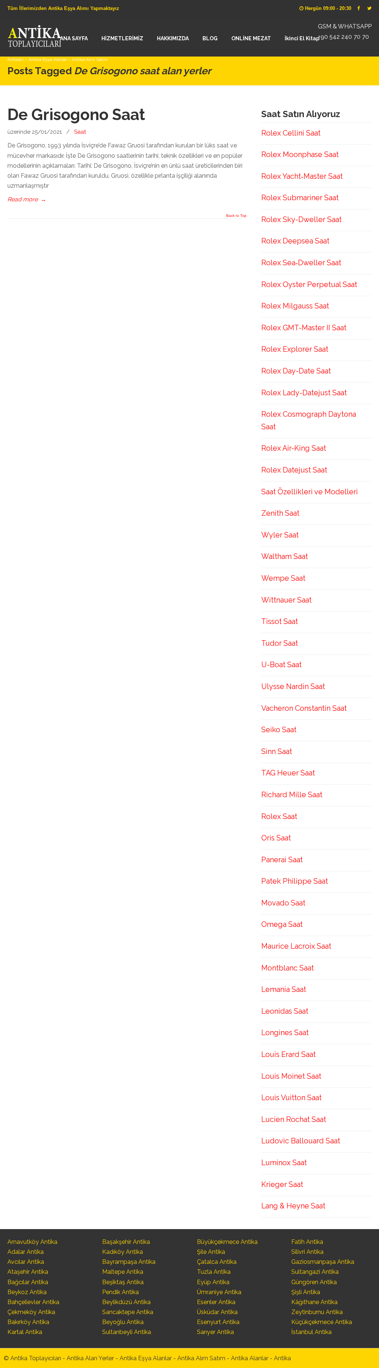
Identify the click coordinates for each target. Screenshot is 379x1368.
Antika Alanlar (249, 1358)
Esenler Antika (216, 1302)
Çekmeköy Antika (31, 1312)
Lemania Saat (283, 989)
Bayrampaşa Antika (128, 1261)
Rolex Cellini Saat (291, 133)
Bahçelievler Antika (33, 1302)
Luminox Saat (284, 1162)
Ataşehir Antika (27, 1271)
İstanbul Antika (311, 1331)
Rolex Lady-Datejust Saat (304, 392)
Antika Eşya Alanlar (146, 1358)
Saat (80, 132)
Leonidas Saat (284, 1011)
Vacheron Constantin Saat (304, 708)
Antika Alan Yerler (90, 1358)
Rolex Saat (279, 816)
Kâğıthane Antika (314, 1302)
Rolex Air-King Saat (293, 448)
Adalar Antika (25, 1251)
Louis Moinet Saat (291, 1076)
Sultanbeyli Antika (126, 1331)
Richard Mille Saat (291, 794)
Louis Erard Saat (288, 1054)
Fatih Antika (307, 1241)
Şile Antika (211, 1251)
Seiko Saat (278, 729)
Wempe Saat (283, 578)
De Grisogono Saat (76, 114)
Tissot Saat (279, 621)
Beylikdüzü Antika (126, 1302)
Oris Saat (276, 837)
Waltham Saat (284, 556)
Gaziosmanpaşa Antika (322, 1261)
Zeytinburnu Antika (317, 1312)
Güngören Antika (314, 1282)
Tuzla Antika (214, 1271)
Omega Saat (282, 924)
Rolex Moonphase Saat (300, 154)
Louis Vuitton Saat (291, 1097)
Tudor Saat (279, 643)
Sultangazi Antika (315, 1271)
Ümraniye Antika (219, 1292)
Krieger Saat (282, 1184)
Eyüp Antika (213, 1282)
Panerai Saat (282, 859)
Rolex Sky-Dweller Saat (301, 219)
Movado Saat (283, 902)
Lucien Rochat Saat (293, 1119)
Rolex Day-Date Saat (296, 370)
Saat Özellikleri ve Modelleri (309, 491)
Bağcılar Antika (27, 1282)
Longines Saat (285, 1032)
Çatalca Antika (217, 1261)
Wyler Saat (280, 535)
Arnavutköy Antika (32, 1241)
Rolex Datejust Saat (294, 469)
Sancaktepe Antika (127, 1312)
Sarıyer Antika (215, 1331)
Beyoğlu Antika (123, 1322)
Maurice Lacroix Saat (296, 946)
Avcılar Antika (25, 1261)
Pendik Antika (120, 1292)
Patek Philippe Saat (294, 881)
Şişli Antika (305, 1292)
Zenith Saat (280, 513)
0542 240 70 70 (34, 35)
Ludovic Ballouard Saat (300, 1140)
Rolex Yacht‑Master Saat (302, 176)
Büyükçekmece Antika (227, 1241)
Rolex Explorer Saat (294, 349)
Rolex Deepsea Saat (295, 240)
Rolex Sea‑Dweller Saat (301, 262)
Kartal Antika (24, 1331)
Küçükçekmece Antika (321, 1322)
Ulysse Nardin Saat (293, 686)
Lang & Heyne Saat (293, 1205)
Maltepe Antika (122, 1271)
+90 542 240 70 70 (343, 36)
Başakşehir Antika (126, 1241)
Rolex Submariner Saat (300, 197)
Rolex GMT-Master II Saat (303, 327)
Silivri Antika (307, 1251)
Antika (282, 1358)
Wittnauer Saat (286, 600)
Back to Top (236, 216)
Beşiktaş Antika (123, 1282)
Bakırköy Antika (28, 1322)
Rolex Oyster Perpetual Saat (309, 284)
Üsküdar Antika (217, 1312)
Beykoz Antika (27, 1292)
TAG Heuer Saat (288, 772)
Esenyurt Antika (218, 1322)
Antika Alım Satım (201, 1358)
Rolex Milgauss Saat (295, 305)
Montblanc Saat (287, 967)
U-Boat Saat (281, 664)
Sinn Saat (276, 751)
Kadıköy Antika (122, 1251)
